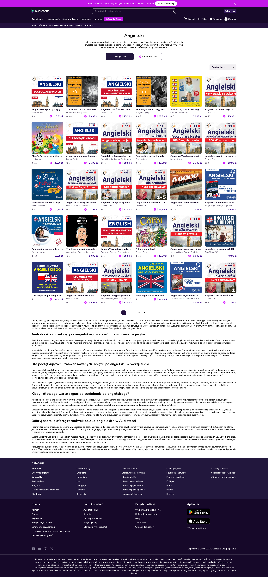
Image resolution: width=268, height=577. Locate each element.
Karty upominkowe (92, 518)
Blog (137, 518)
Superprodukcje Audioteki (223, 472)
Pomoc (35, 514)
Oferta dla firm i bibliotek (95, 526)
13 (139, 312)
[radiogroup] (134, 56)
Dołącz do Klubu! (113, 19)
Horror (79, 481)
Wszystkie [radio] (120, 56)
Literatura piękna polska (133, 489)
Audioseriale (54, 19)
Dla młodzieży (83, 468)
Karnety (87, 514)
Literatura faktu (128, 477)
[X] (51, 549)
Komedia (80, 489)
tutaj (135, 573)
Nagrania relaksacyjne (132, 494)
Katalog (36, 19)
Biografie (36, 485)
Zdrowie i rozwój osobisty (223, 477)
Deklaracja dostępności (43, 535)
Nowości (98, 19)
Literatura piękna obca (132, 485)
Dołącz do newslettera (146, 514)
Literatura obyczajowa (132, 481)
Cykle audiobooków (144, 526)
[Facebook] (33, 549)
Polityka (170, 481)
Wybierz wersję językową (148, 509)
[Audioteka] (41, 11)
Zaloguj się (230, 11)
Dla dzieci (36, 494)
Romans (170, 494)
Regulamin (37, 518)
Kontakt (35, 509)
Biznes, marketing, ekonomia (45, 489)
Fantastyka (81, 477)
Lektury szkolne (129, 468)
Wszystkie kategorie (57, 25)
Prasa (169, 485)
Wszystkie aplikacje (196, 528)
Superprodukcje (70, 19)
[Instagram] (45, 549)
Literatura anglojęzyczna (133, 472)
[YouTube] (39, 549)
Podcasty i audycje (175, 477)
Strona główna (38, 25)
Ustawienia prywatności (43, 527)
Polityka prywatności (42, 522)
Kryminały (81, 494)
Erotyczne (81, 472)
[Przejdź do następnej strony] (144, 312)
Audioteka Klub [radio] (149, 56)
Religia (169, 489)
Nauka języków (75, 25)
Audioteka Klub (90, 509)
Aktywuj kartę (90, 522)
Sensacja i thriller (219, 468)
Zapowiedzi (140, 522)
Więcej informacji (166, 3)
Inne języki (81, 485)
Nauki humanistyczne (176, 472)
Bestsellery (85, 19)
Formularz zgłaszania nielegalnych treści (51, 531)
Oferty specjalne (41, 472)
